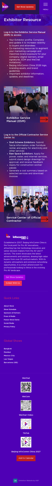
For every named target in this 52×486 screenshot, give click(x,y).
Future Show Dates (11, 320)
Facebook (23, 468)
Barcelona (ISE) (11, 362)
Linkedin (29, 468)
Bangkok (8, 349)
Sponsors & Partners (12, 313)
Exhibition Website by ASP (29, 480)
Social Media (9, 323)
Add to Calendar (26, 458)
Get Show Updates (25, 7)
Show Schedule (10, 309)
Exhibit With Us (13, 283)
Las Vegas (8, 359)
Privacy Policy (9, 326)
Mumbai (7, 352)
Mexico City (9, 356)
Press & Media (9, 316)
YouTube (35, 468)
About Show (9, 306)
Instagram (16, 468)
